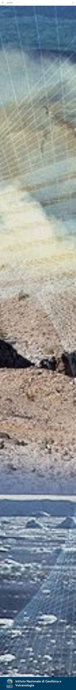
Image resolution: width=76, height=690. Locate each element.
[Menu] (3, 3)
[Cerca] (73, 3)
